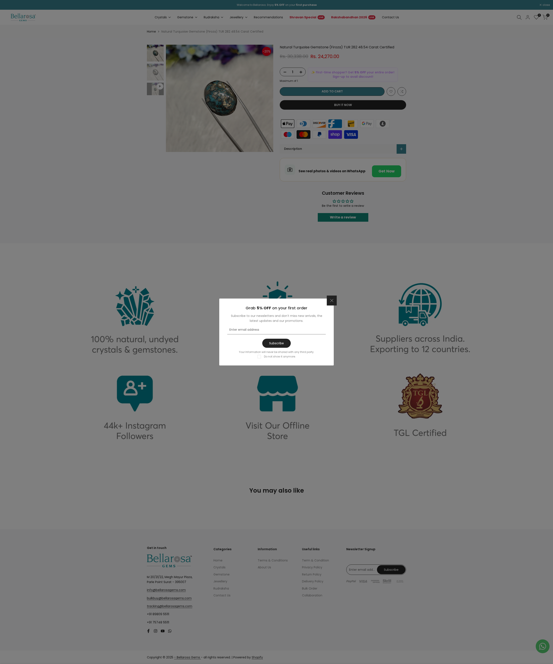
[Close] (332, 301)
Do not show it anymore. (280, 356)
